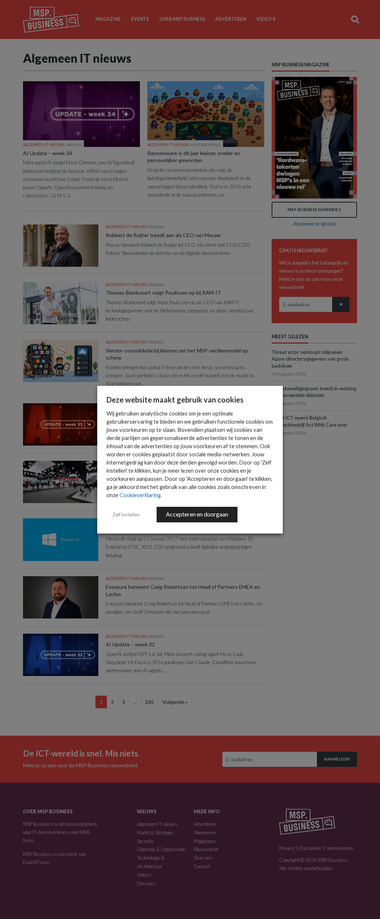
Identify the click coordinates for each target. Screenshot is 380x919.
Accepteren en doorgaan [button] (197, 514)
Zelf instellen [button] (126, 515)
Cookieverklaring (140, 495)
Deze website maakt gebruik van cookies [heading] (175, 399)
